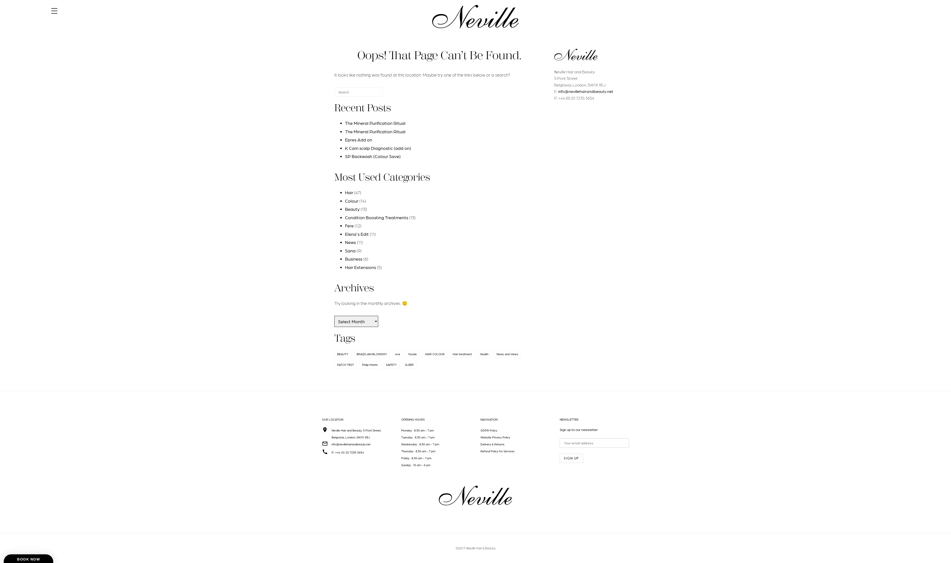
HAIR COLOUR (435, 354)
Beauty (352, 209)
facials (412, 354)
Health (484, 354)
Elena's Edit (357, 234)
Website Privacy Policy (495, 437)
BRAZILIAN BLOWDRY (372, 354)
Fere (349, 225)
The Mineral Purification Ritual (375, 123)
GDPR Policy (488, 430)
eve (397, 354)
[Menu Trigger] (54, 10)
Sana (350, 250)
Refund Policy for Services (497, 451)
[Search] (371, 94)
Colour (351, 200)
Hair (349, 192)
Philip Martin (370, 364)
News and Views (507, 354)
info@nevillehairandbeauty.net (585, 91)
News (350, 242)
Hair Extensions (360, 267)
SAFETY (391, 364)
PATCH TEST (345, 364)
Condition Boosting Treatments (376, 217)
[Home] (475, 32)
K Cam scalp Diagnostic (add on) (378, 148)
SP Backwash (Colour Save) (373, 156)
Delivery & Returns (492, 444)
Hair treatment (462, 354)
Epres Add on (358, 139)
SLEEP (409, 364)
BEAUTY (342, 354)
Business (353, 258)
